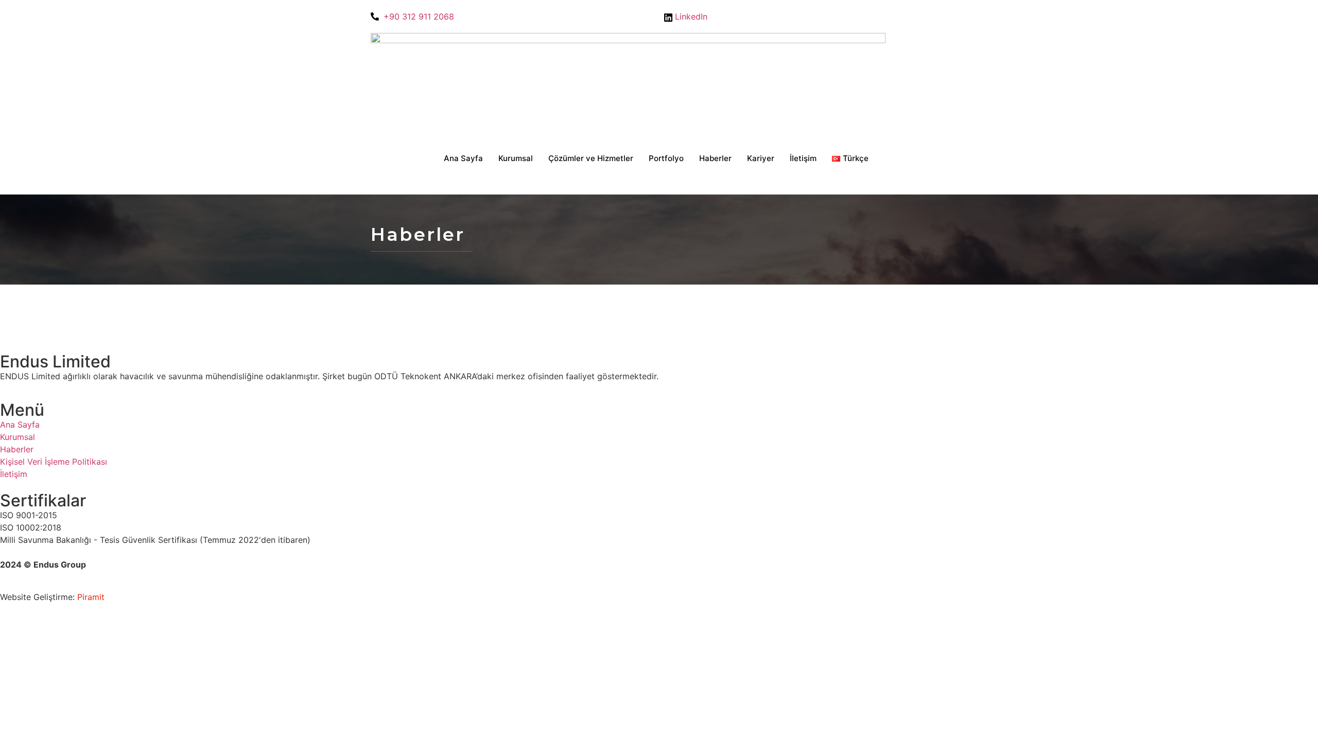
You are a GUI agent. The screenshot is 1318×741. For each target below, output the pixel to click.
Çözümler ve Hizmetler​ (590, 158)
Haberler (715, 158)
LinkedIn (689, 16)
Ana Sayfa (463, 158)
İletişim (803, 158)
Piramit (91, 597)
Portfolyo (666, 158)
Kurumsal (515, 158)
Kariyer (760, 158)
